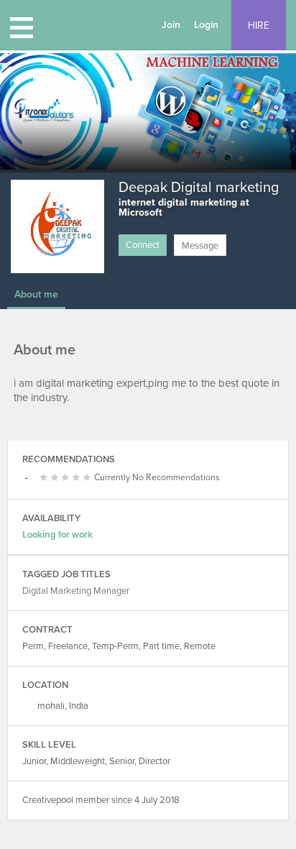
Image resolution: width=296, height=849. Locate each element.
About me (36, 294)
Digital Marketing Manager (75, 591)
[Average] (56, 478)
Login (206, 25)
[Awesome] (88, 478)
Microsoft (140, 212)
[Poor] (45, 478)
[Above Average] (67, 478)
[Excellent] (78, 478)
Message (200, 246)
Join (171, 25)
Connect (142, 245)
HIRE (258, 25)
